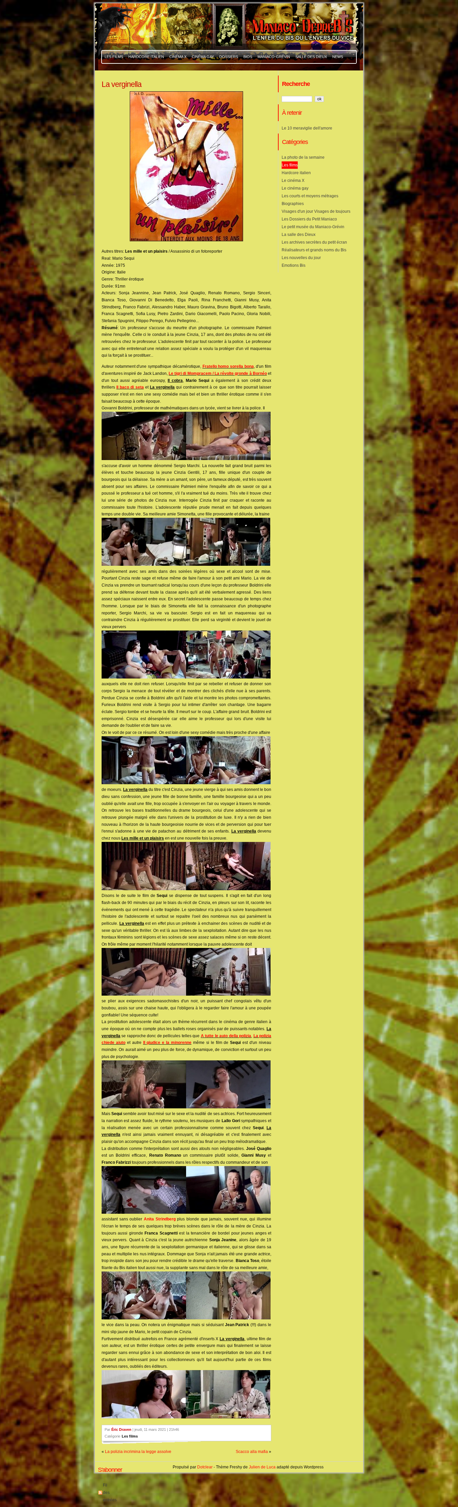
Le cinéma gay (295, 188)
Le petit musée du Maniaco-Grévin (313, 226)
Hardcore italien (296, 172)
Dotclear (205, 1467)
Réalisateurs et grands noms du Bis (314, 250)
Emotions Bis (293, 265)
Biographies (293, 203)
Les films (130, 1436)
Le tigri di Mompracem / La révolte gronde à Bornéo (218, 373)
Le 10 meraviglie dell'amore (307, 128)
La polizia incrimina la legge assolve (138, 1451)
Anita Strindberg (160, 1219)
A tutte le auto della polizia (226, 1036)
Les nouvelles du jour (301, 257)
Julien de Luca (262, 1467)
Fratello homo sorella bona (228, 366)
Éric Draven (121, 1429)
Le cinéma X (293, 180)
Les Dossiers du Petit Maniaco (309, 219)
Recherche (296, 83)
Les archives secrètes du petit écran (314, 242)
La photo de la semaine (303, 157)
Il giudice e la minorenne (167, 1042)
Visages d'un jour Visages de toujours (316, 211)
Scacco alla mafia (252, 1451)
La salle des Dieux (299, 234)
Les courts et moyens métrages (310, 196)
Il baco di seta (130, 387)
